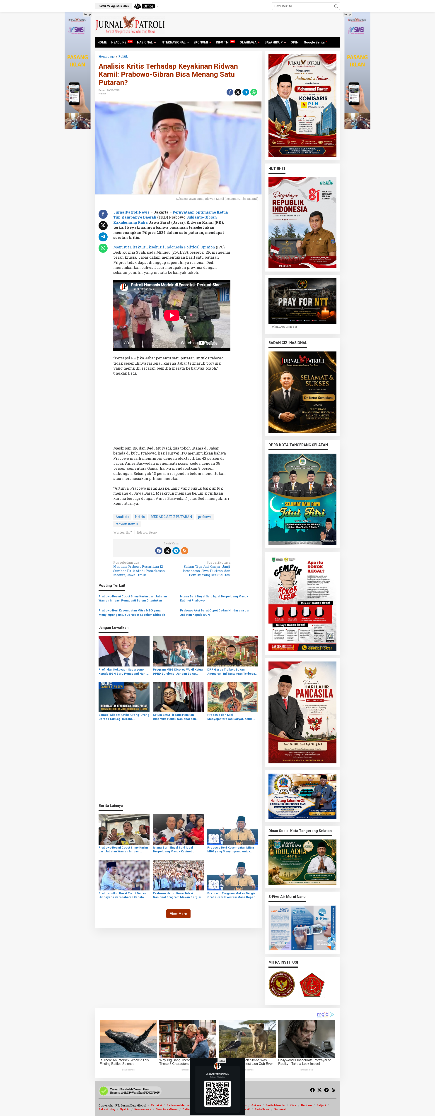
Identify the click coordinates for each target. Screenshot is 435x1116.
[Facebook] (158, 550)
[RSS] (184, 550)
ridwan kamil (127, 524)
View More (178, 914)
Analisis (122, 517)
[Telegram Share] (245, 92)
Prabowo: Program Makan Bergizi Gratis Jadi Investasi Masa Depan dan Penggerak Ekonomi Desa (231, 895)
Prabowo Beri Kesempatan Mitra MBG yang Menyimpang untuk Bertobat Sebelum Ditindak (132, 612)
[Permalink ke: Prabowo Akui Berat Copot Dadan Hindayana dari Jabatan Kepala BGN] (124, 875)
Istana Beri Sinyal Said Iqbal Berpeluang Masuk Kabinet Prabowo (214, 598)
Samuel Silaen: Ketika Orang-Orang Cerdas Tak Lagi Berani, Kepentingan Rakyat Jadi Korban (124, 717)
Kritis (140, 517)
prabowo (205, 517)
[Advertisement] (171, 412)
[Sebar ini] (230, 92)
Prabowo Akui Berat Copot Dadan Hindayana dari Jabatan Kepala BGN (215, 612)
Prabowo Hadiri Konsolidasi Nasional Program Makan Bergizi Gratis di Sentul (177, 895)
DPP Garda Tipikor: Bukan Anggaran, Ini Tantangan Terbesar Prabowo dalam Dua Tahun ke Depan (231, 672)
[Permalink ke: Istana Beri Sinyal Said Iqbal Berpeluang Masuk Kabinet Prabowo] (178, 829)
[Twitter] (167, 550)
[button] (336, 6)
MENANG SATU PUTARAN (171, 517)
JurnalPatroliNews (131, 212)
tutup (87, 14)
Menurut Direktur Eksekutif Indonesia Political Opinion (164, 247)
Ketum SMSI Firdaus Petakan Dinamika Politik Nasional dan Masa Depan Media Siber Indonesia (174, 717)
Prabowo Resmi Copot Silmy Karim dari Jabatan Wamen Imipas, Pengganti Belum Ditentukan (133, 598)
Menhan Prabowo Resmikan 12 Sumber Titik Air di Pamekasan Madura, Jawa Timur (139, 568)
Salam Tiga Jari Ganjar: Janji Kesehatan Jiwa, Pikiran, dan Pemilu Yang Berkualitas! (206, 568)
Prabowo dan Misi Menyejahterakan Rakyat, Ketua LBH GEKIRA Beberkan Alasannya (231, 717)
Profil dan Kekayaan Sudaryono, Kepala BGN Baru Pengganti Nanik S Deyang (123, 672)
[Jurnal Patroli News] (130, 24)
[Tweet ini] (237, 92)
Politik (102, 93)
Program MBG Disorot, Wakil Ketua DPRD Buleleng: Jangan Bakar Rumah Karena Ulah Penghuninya (178, 672)
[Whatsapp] (253, 92)
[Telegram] (176, 550)
